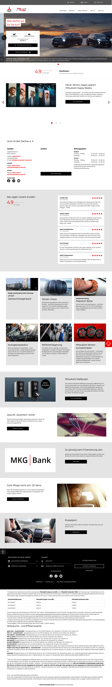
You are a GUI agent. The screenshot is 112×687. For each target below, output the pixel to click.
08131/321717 (16, 156)
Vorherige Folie (4, 37)
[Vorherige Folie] (3, 102)
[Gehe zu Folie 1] (52, 123)
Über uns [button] (101, 10)
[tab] (49, 64)
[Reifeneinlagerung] (56, 333)
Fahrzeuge (63, 10)
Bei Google (45, 73)
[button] (23, 52)
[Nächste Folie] (109, 102)
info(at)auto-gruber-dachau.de (22, 160)
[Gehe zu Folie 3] (60, 123)
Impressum (39, 582)
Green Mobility (82, 10)
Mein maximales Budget (22, 39)
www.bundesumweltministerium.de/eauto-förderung (51, 614)
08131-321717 (16, 165)
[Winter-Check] (56, 287)
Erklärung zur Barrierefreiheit (66, 582)
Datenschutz (49, 582)
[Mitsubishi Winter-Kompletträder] (90, 333)
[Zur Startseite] (19, 9)
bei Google (17, 204)
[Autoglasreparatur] (22, 333)
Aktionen (72, 10)
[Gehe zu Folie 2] (56, 123)
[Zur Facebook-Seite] (8, 180)
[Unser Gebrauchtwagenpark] (22, 284)
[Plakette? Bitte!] (90, 287)
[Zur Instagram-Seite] (13, 180)
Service (92, 10)
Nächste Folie (107, 37)
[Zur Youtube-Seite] (18, 180)
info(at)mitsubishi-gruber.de (16, 167)
